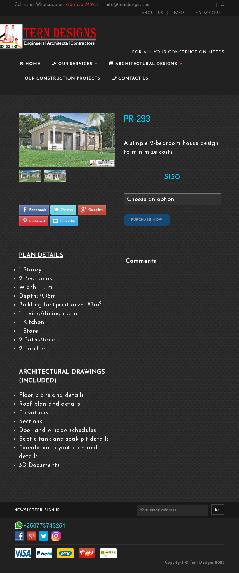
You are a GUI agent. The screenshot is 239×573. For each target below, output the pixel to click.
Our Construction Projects (62, 78)
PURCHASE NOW (147, 220)
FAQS (179, 13)
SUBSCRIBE (217, 511)
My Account (209, 13)
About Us (152, 13)
